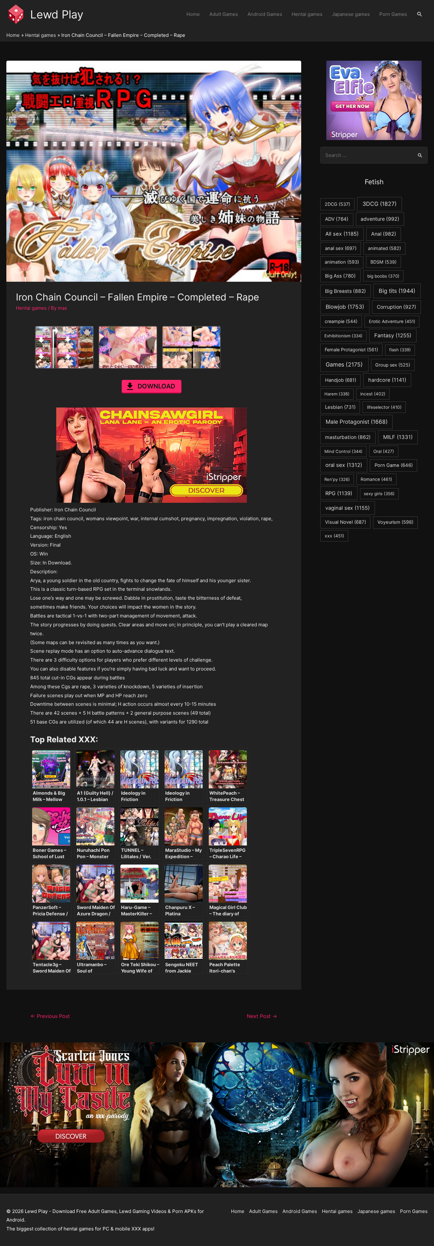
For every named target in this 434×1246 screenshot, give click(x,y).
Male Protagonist (357, 421)
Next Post (262, 1016)
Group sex (392, 364)
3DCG (380, 203)
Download (156, 386)
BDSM (383, 262)
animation (342, 262)
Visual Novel (345, 522)
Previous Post (50, 1016)
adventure (380, 219)
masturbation (348, 437)
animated (384, 248)
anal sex (340, 248)
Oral (383, 451)
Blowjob (345, 306)
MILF (398, 437)
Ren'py (337, 479)
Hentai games (307, 14)
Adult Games (223, 14)
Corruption (396, 307)
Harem (336, 393)
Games (344, 364)
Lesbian (340, 407)
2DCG (337, 204)
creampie (341, 321)
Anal (383, 234)
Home (193, 14)
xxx (334, 535)
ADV (337, 219)
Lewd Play (56, 14)
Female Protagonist (351, 349)
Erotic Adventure (392, 321)
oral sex (343, 465)
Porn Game (394, 465)
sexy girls (379, 493)
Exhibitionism (343, 335)
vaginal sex (347, 508)
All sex (342, 234)
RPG (338, 493)
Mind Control (343, 451)
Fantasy (392, 335)
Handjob (340, 380)
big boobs (383, 276)
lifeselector (384, 407)
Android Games (265, 14)
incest (372, 393)
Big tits (397, 290)
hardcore (387, 380)
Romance (376, 479)
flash (400, 349)
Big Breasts (345, 291)
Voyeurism (395, 522)
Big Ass (340, 276)
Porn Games (393, 14)
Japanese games (351, 14)
